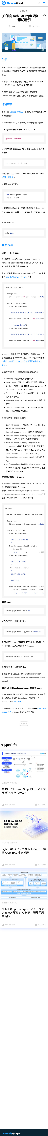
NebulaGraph (10, 805)
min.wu (13, 26)
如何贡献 (17, 702)
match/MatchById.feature (16, 277)
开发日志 (24, 723)
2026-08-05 (42, 865)
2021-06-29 (36, 26)
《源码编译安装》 (16, 112)
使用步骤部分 (7, 177)
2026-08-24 (42, 805)
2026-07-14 (42, 925)
